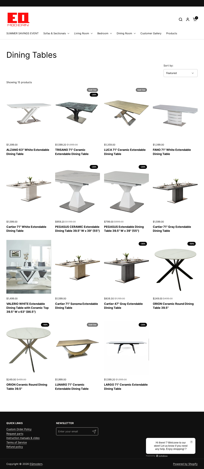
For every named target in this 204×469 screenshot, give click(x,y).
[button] (180, 19)
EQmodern (36, 463)
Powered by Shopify (185, 463)
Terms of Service (16, 442)
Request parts (14, 433)
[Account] (188, 19)
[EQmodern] (18, 19)
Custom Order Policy (19, 429)
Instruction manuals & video (23, 438)
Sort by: (168, 65)
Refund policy (14, 446)
